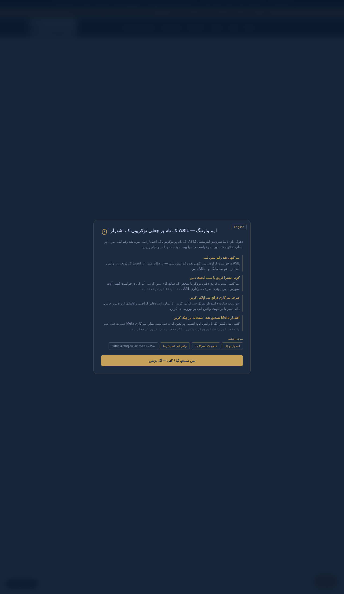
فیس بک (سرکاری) (206, 346)
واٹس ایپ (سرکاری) (175, 346)
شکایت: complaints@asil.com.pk (133, 346)
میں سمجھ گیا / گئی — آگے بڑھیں (172, 361)
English (239, 227)
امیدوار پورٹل (232, 346)
